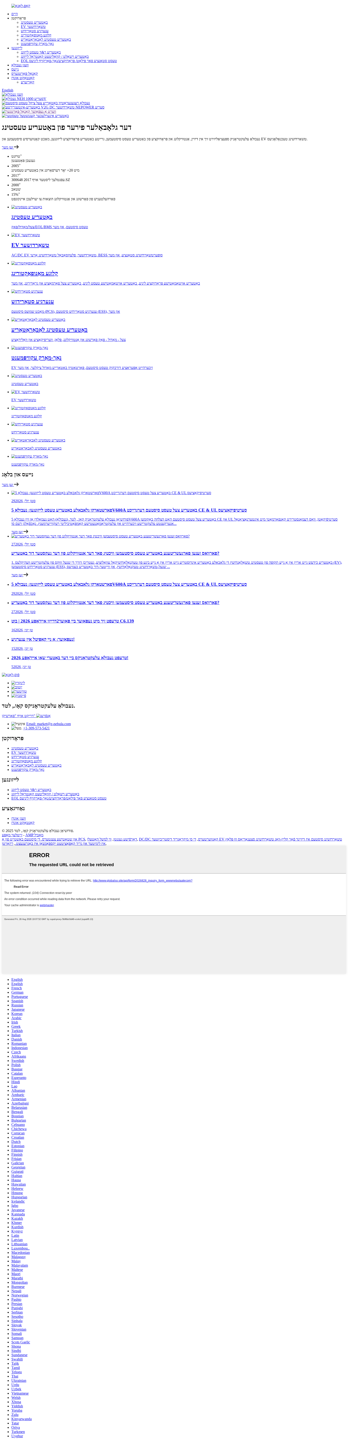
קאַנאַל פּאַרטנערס (24, 74)
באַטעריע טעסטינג (34, 22)
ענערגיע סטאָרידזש (35, 31)
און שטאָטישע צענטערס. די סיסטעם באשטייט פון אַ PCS (43, 839)
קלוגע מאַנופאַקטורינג (36, 35)
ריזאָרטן (7, 844)
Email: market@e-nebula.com (48, 724)
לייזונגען (16, 48)
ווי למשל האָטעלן (99, 839)
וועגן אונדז (18, 818)
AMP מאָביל (34, 835)
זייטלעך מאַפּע (12, 835)
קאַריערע (27, 82)
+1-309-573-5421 (36, 728)
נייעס (15, 69)
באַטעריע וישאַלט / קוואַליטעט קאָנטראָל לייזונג (55, 57)
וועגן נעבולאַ (20, 65)
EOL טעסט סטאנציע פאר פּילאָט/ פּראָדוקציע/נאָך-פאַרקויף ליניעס (69, 61)
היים (14, 14)
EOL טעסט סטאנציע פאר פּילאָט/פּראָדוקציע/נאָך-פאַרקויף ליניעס (59, 798)
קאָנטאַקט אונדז (23, 78)
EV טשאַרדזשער (33, 27)
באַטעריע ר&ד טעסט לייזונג (41, 52)
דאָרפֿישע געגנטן (125, 839)
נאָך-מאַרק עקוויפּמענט (37, 44)
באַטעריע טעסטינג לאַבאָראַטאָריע (46, 39)
